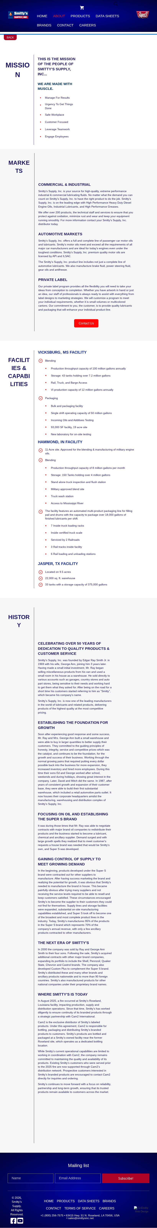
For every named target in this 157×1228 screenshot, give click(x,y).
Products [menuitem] (66, 1201)
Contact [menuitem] (53, 1208)
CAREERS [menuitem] (106, 1208)
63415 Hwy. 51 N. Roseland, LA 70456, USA (92, 1215)
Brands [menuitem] (109, 1201)
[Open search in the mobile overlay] (116, 4)
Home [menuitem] (49, 1201)
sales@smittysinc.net (81, 1218)
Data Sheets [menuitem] (88, 1201)
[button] (82, 7)
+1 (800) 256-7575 (52, 1215)
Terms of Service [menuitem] (80, 1208)
